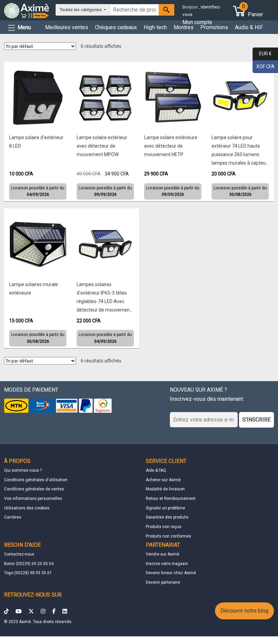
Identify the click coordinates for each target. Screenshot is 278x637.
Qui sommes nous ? (23, 470)
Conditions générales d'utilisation (35, 479)
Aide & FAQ (156, 470)
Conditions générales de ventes (34, 489)
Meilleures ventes (66, 27)
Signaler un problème (165, 508)
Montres (184, 27)
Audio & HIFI (250, 27)
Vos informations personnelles (33, 498)
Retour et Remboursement (171, 498)
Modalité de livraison (165, 489)
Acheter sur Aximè (163, 479)
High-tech (155, 27)
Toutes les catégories (81, 9)
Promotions (214, 27)
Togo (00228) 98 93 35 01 (28, 572)
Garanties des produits (167, 517)
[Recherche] (166, 10)
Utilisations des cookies (26, 508)
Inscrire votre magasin (167, 563)
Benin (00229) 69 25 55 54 (29, 563)
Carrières (12, 517)
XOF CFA (264, 66)
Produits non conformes (168, 536)
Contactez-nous (19, 554)
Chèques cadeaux (116, 27)
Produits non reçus (163, 526)
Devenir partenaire (163, 582)
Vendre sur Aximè (162, 554)
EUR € (262, 53)
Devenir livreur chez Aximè (171, 572)
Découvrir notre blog (244, 610)
